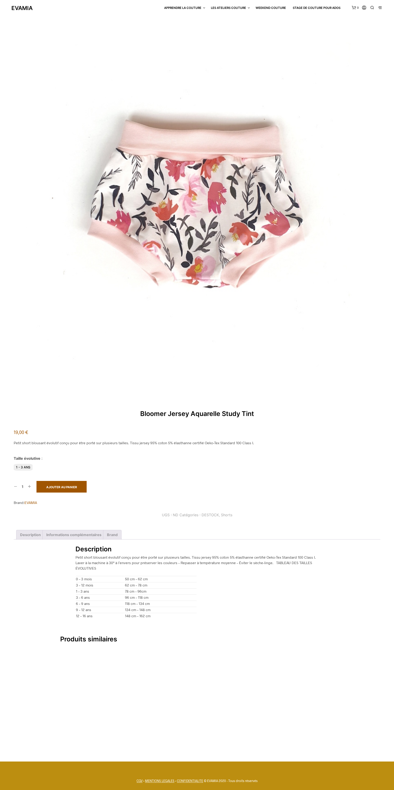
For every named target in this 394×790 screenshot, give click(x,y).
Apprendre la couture (182, 8)
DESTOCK (210, 515)
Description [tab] (30, 534)
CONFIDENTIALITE (190, 781)
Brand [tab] (112, 534)
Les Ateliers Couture (228, 8)
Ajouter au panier (61, 487)
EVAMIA (30, 502)
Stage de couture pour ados (316, 8)
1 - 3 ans (23, 467)
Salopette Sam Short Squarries (197, 734)
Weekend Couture (271, 8)
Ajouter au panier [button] (103, 744)
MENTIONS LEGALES (159, 781)
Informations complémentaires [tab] (73, 534)
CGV (140, 781)
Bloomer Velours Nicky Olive (290, 734)
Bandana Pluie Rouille (104, 734)
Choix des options (197, 744)
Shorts (226, 515)
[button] (355, 7)
